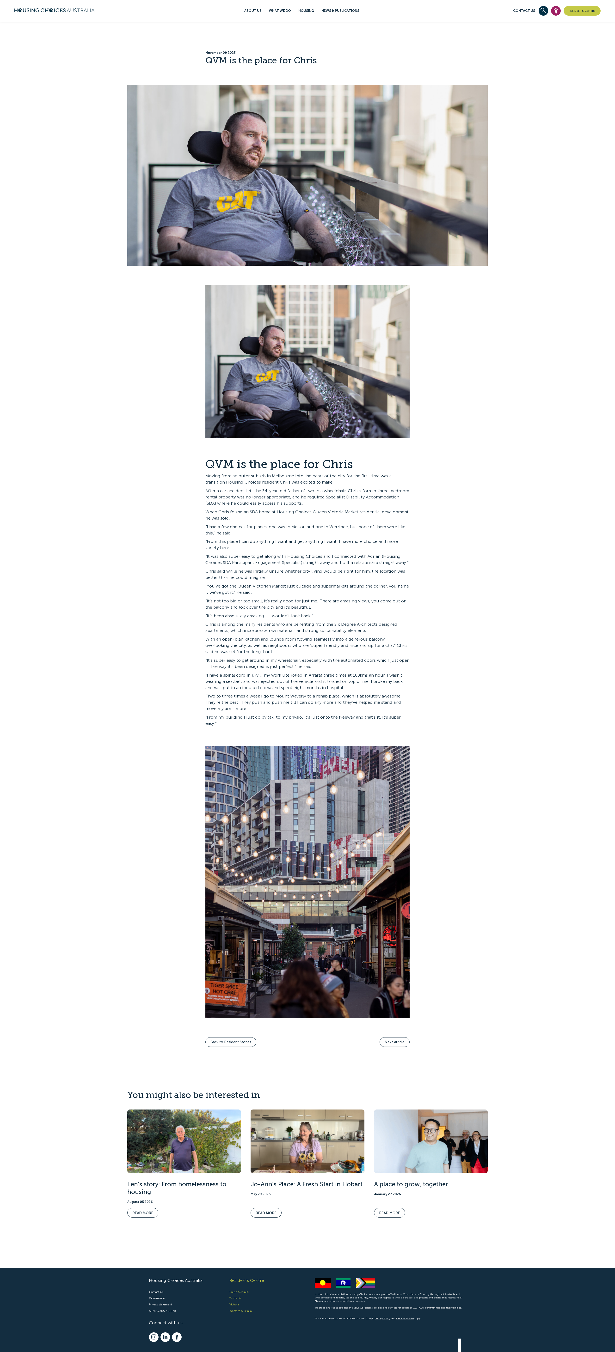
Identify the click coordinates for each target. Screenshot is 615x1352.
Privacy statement (160, 1304)
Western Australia (240, 1311)
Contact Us (524, 11)
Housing (306, 11)
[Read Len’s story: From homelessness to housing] (184, 1141)
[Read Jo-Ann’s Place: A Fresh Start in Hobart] (307, 1141)
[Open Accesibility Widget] (556, 11)
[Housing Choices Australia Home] (54, 9)
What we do (280, 11)
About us (252, 11)
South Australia (239, 1292)
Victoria (234, 1304)
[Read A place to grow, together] (431, 1141)
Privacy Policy (382, 1318)
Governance (157, 1298)
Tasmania (235, 1298)
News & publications (340, 11)
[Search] (543, 11)
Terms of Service (405, 1318)
